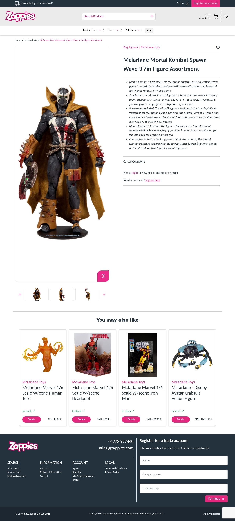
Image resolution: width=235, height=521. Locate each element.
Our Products (30, 40)
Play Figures (130, 47)
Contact (44, 476)
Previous (20, 295)
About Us (44, 468)
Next (104, 295)
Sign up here (152, 180)
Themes (111, 30)
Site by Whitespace (211, 514)
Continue (214, 499)
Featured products (16, 476)
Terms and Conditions (116, 468)
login (135, 173)
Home (18, 40)
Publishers (131, 30)
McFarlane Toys (150, 47)
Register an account (206, 3)
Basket (76, 480)
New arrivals (13, 472)
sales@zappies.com (115, 448)
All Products (13, 468)
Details (31, 419)
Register (77, 472)
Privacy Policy (112, 472)
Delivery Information (50, 472)
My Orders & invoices (83, 476)
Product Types (90, 30)
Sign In (180, 3)
